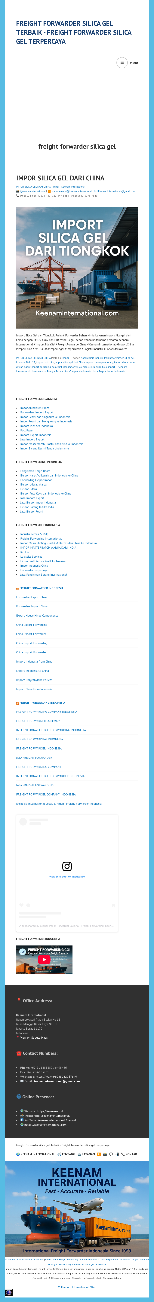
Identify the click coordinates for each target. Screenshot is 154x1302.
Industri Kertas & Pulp (34, 534)
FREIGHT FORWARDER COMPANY (38, 721)
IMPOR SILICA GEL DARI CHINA (60, 177)
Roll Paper (26, 430)
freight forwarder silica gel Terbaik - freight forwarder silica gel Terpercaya (73, 32)
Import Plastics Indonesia (36, 426)
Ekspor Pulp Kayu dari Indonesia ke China (45, 493)
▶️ (99, 1154)
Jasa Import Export (32, 439)
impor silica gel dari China (70, 362)
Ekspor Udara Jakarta (33, 484)
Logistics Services (31, 556)
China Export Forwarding (31, 624)
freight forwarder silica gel (119, 358)
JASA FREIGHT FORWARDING (35, 785)
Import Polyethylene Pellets (34, 680)
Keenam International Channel (57, 1120)
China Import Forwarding (31, 643)
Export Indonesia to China (32, 670)
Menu (134, 63)
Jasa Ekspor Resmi (31, 511)
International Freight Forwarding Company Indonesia (61, 371)
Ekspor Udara (28, 489)
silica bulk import (105, 367)
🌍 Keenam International (35, 1154)
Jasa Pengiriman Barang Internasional (43, 574)
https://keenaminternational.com (45, 1124)
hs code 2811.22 (25, 362)
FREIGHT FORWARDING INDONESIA (39, 739)
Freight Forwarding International (41, 538)
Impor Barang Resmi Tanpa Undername (44, 448)
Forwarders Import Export (37, 412)
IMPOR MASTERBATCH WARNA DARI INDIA (48, 547)
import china (121, 362)
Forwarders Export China (31, 597)
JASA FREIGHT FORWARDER (34, 757)
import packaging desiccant (47, 367)
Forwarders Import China (32, 606)
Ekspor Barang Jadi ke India (37, 507)
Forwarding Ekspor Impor (36, 480)
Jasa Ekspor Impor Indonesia (109, 371)
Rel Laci (25, 552)
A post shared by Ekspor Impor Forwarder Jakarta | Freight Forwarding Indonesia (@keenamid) (76, 925)
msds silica (89, 367)
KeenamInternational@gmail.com (116, 191)
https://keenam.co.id (50, 1111)
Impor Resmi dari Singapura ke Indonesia (45, 417)
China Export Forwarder (31, 634)
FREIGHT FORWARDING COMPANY (38, 767)
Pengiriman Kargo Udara (35, 471)
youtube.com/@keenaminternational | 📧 (74, 191)
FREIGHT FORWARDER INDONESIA (39, 748)
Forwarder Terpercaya (34, 570)
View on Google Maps (34, 1037)
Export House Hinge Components (37, 615)
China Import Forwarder (31, 652)
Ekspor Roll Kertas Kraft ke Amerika (43, 561)
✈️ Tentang (66, 1154)
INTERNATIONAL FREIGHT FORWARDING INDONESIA (51, 730)
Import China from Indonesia (34, 689)
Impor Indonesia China (34, 565)
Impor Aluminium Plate (34, 408)
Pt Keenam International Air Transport (24, 1259)
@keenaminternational (32, 191)
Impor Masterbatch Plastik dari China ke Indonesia (51, 444)
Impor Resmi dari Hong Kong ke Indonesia (46, 421)
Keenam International (73, 186)
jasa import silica (72, 367)
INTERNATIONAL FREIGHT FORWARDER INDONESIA (50, 776)
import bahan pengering (99, 362)
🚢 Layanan (86, 1154)
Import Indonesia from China (34, 661)
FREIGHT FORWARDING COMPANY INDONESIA (46, 711)
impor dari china (45, 362)
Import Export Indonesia (35, 435)
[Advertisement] (78, 102)
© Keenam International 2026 (77, 1287)
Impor (56, 186)
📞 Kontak (129, 1154)
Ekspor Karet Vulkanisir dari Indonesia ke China (49, 475)
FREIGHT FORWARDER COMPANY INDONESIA (46, 794)
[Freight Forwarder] (9, 1295)
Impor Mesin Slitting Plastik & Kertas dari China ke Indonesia (58, 543)
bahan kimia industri (92, 358)
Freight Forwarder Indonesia (41, 588)
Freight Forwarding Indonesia (42, 702)
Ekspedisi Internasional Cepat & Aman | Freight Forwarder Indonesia (59, 803)
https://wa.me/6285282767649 (56, 1076)
